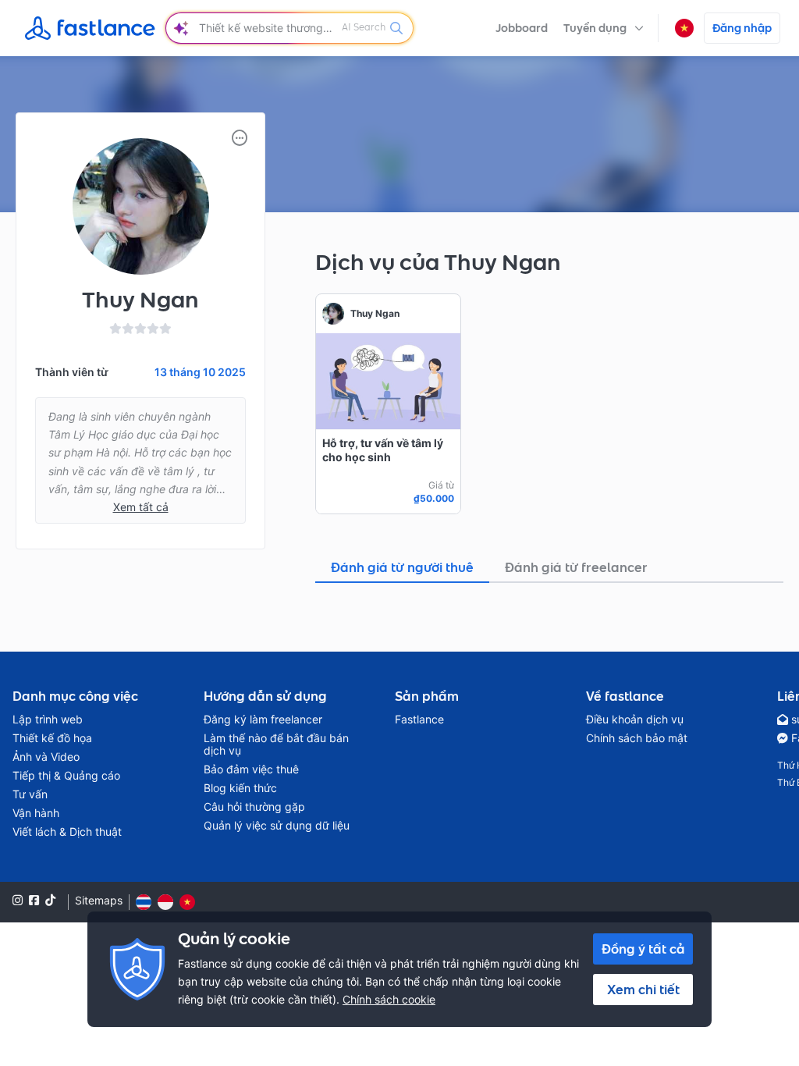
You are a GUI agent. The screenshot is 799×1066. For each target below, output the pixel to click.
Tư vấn (30, 794)
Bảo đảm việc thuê (251, 769)
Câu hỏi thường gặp (254, 807)
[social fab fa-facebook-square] (34, 900)
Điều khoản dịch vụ (635, 719)
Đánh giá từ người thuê (402, 567)
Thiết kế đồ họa (52, 738)
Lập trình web (47, 719)
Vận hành (35, 813)
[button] (604, 28)
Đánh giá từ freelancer (576, 567)
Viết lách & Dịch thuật (67, 832)
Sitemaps (99, 900)
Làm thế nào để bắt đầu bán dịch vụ (276, 744)
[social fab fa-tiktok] (50, 900)
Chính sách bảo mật (636, 738)
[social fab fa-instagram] (17, 900)
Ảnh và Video (46, 757)
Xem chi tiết (643, 989)
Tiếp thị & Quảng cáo (66, 775)
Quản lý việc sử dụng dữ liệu (277, 825)
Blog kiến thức (240, 788)
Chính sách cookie (389, 999)
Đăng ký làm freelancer (263, 719)
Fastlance (419, 719)
